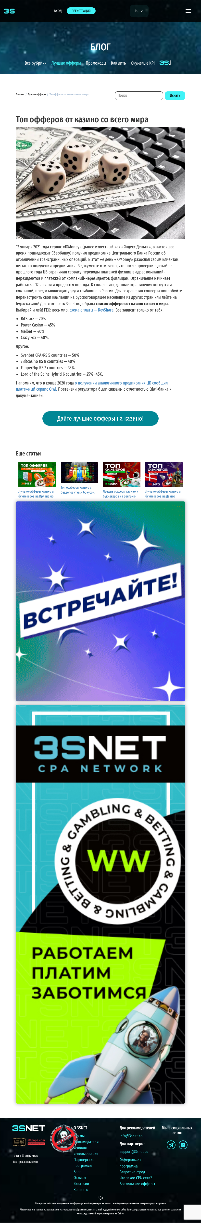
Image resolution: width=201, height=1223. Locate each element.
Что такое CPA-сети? (136, 1177)
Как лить (118, 63)
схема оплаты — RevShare (91, 310)
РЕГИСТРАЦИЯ (81, 11)
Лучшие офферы (66, 63)
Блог (77, 1171)
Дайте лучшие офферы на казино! (100, 418)
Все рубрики (36, 63)
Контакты (81, 1189)
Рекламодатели (86, 1141)
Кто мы (79, 1135)
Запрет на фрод (132, 1172)
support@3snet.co (134, 1151)
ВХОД (58, 11)
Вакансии (81, 1183)
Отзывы (80, 1177)
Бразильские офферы (137, 1183)
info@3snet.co (131, 1135)
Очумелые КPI (143, 63)
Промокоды (96, 63)
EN (138, 25)
